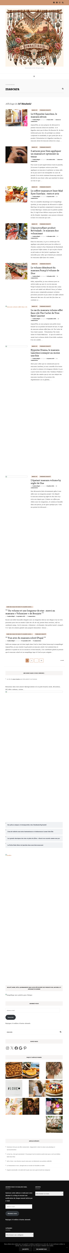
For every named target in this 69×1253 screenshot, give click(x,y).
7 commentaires (31, 616)
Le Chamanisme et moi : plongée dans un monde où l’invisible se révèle (26, 1165)
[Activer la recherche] (63, 2)
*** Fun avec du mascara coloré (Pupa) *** (25, 638)
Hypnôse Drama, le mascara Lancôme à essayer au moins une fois (45, 353)
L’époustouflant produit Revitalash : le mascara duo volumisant (45, 231)
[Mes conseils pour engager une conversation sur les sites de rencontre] (13, 1089)
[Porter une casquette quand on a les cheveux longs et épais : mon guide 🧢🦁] (37, 1089)
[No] (67, 1247)
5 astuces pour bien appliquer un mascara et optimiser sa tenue (46, 154)
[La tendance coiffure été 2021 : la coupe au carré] (54, 1071)
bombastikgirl (36, 119)
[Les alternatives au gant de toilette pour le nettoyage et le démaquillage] (54, 1107)
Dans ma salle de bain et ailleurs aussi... (19, 606)
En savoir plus (41, 1249)
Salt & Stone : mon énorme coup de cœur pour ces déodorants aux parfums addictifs (29, 1161)
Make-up (34, 110)
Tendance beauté (45, 110)
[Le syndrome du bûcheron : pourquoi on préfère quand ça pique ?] (30, 1107)
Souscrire (11, 1017)
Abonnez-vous (12, 1213)
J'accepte (25, 1249)
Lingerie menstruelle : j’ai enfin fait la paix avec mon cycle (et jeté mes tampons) (28, 1170)
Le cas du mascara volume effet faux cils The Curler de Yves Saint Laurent (47, 313)
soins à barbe (16, 679)
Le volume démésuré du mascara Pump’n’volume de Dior (45, 270)
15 (42, 660)
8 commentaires (37, 640)
